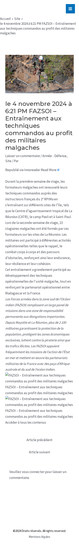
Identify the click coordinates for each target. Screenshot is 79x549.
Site (8, 161)
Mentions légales (39, 537)
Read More (49, 170)
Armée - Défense (54, 156)
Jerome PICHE (30, 8)
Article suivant (39, 452)
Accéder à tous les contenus (25, 422)
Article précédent (39, 440)
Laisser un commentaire (22, 156)
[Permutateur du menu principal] (70, 8)
